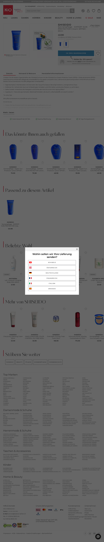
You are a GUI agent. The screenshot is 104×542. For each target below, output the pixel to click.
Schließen (77, 249)
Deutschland (52, 273)
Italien (52, 283)
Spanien (52, 289)
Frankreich (52, 278)
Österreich (52, 268)
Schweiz (52, 262)
